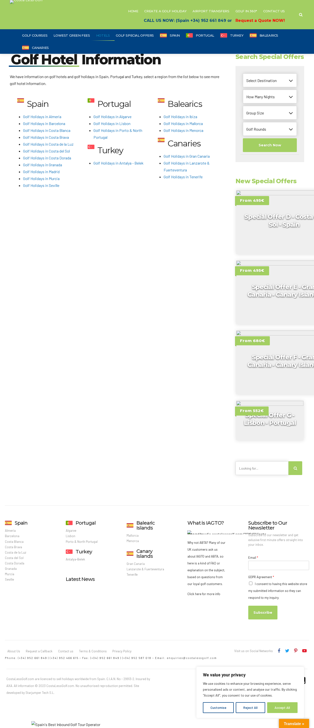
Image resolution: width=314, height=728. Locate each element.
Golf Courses (34, 35)
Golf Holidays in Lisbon (112, 123)
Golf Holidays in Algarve (112, 116)
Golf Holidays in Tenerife (183, 176)
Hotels (103, 35)
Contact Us (274, 11)
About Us (13, 651)
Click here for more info (203, 594)
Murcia (9, 574)
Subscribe (262, 612)
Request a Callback (39, 651)
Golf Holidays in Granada (42, 164)
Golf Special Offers (135, 35)
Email (253, 558)
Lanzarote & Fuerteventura (145, 569)
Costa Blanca (14, 542)
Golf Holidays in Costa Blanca (46, 130)
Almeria (10, 530)
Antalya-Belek (75, 559)
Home (133, 11)
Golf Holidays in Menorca (183, 130)
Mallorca (133, 535)
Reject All (250, 707)
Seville (9, 579)
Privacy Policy (121, 651)
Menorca (133, 541)
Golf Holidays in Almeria (42, 116)
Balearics (269, 35)
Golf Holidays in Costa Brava (46, 137)
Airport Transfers (211, 11)
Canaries (40, 48)
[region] (250, 692)
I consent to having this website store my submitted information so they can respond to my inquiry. (277, 591)
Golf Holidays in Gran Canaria (187, 156)
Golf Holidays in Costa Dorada (47, 157)
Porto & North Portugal (82, 542)
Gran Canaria (136, 564)
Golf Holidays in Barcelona (44, 123)
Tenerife (132, 574)
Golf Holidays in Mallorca (183, 123)
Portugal (205, 35)
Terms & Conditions (93, 651)
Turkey (237, 35)
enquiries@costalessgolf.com (192, 657)
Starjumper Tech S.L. (40, 693)
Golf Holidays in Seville (41, 185)
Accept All (282, 707)
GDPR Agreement (261, 577)
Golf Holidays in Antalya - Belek (118, 163)
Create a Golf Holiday (165, 11)
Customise (218, 707)
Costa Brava (13, 547)
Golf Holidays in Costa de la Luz (48, 144)
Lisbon (70, 536)
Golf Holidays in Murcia (41, 178)
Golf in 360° (246, 11)
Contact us (65, 651)
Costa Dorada (14, 563)
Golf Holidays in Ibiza (180, 116)
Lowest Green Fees (71, 35)
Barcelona (12, 536)
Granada (11, 569)
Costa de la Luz (15, 552)
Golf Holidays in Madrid (41, 171)
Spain (175, 35)
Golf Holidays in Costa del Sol (46, 151)
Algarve (71, 530)
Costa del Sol (14, 558)
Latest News (80, 579)
